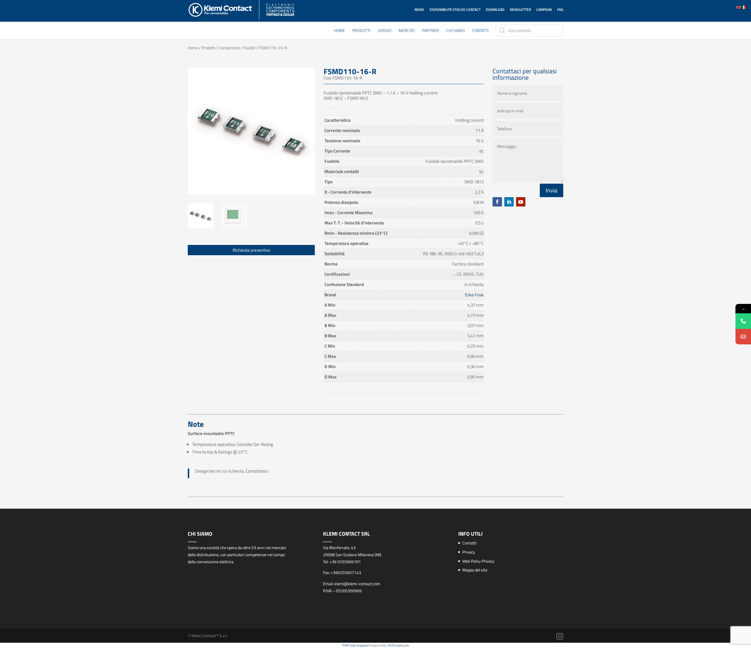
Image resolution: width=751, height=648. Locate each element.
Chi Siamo (455, 30)
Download (495, 9)
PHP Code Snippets (355, 645)
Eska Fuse (474, 294)
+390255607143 (346, 572)
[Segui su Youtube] (520, 202)
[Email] (743, 336)
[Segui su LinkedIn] (509, 202)
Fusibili (249, 48)
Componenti (229, 48)
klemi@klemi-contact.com (357, 584)
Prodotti (361, 30)
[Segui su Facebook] (497, 202)
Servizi (384, 30)
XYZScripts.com (398, 645)
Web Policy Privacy (478, 561)
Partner (430, 30)
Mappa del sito (474, 570)
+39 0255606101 (345, 562)
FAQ (560, 9)
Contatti (480, 30)
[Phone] (743, 321)
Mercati (407, 30)
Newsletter (520, 9)
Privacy (468, 552)
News (419, 9)
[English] (738, 7)
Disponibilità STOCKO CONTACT (455, 9)
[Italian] (744, 7)
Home (339, 30)
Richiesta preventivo (251, 250)
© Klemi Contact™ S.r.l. (208, 635)
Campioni (544, 9)
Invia (551, 190)
